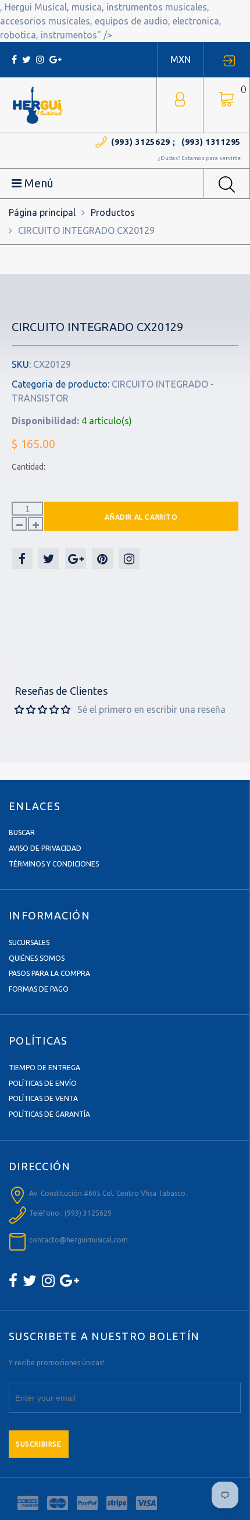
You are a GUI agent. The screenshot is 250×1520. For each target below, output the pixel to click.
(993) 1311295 (211, 142)
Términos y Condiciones (54, 864)
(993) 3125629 (140, 142)
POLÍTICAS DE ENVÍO (43, 1083)
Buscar (22, 832)
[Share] (22, 558)
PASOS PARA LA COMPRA (49, 973)
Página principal (42, 212)
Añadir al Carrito (141, 517)
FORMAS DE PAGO (39, 989)
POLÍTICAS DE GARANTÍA (49, 1114)
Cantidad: (28, 466)
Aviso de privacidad (45, 848)
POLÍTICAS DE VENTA (43, 1098)
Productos (113, 212)
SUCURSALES (29, 942)
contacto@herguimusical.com (78, 1240)
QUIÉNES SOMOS (37, 958)
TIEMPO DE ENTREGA (44, 1067)
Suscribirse (39, 1444)
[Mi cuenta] (180, 98)
